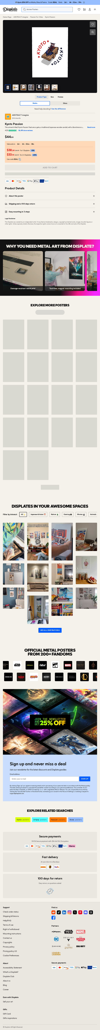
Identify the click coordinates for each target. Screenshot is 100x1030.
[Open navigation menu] (95, 9)
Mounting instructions (12, 934)
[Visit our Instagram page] (69, 912)
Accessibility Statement (12, 967)
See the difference (58, 109)
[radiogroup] (50, 97)
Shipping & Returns (11, 916)
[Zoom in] (93, 32)
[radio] (41, 97)
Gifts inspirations (10, 1018)
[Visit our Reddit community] (53, 912)
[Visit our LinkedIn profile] (64, 912)
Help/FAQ (7, 920)
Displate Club (8, 976)
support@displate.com (17, 793)
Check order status (10, 912)
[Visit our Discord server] (86, 912)
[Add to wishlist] (93, 24)
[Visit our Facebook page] (53, 918)
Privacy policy (85, 786)
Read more (91, 127)
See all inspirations (50, 630)
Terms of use (8, 925)
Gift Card (7, 1014)
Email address (15, 774)
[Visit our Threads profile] (91, 912)
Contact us (7, 938)
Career (6, 989)
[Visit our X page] (75, 912)
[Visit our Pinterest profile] (80, 912)
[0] (79, 9)
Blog (5, 985)
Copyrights (7, 942)
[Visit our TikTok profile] (59, 912)
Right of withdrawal (11, 929)
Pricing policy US (10, 951)
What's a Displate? (10, 972)
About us (6, 981)
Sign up (84, 779)
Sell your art (8, 1001)
